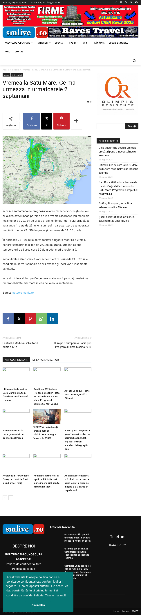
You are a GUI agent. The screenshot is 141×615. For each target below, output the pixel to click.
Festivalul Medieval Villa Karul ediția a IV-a (20, 345)
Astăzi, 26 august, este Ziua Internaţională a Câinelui (77, 394)
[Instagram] (121, 3)
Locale (15, 69)
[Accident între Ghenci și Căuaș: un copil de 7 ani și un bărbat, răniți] (16, 463)
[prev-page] (5, 497)
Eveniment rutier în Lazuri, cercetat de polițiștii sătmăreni (13, 434)
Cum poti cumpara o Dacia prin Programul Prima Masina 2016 (72, 345)
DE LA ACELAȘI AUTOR (45, 359)
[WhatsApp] (41, 318)
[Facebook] (116, 3)
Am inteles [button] (38, 604)
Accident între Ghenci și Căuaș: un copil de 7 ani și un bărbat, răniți (16, 479)
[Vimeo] (131, 3)
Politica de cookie (23, 568)
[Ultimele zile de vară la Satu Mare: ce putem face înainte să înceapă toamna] (16, 376)
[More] (76, 121)
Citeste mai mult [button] (55, 595)
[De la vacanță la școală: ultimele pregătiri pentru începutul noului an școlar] (56, 537)
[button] (134, 60)
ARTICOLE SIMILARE (16, 359)
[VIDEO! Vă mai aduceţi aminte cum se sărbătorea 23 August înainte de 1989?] (46, 416)
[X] (126, 3)
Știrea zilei (17, 75)
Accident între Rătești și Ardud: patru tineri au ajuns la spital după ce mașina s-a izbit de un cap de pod (77, 483)
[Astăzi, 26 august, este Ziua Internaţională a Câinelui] (77, 377)
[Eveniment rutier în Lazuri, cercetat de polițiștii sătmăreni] (16, 418)
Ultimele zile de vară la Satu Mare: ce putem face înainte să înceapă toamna (118, 169)
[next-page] (10, 497)
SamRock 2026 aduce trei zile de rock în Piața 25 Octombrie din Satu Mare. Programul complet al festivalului (46, 396)
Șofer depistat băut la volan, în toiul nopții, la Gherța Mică (117, 218)
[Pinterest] (30, 318)
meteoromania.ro (23, 292)
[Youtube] (136, 3)
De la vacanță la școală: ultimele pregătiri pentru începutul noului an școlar (117, 151)
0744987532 (117, 545)
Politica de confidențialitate (23, 564)
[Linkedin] (52, 318)
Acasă (6, 69)
